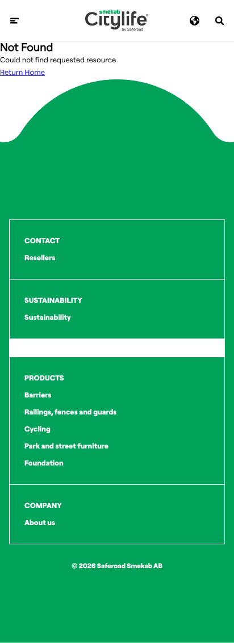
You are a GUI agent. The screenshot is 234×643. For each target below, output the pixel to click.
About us (39, 522)
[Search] (219, 20)
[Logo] (116, 20)
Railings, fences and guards (70, 412)
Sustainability (47, 317)
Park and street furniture (66, 446)
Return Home (22, 72)
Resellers (39, 258)
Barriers (37, 395)
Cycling (37, 429)
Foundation (44, 463)
